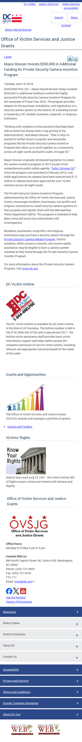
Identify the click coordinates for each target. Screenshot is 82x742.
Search (58, 17)
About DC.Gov (11, 714)
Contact (66, 25)
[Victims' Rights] (26, 473)
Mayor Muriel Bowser (18, 30)
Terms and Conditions (16, 692)
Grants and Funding (19, 427)
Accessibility (71, 8)
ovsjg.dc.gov (30, 268)
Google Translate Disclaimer (20, 703)
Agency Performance (19, 602)
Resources (9, 612)
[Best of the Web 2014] (22, 734)
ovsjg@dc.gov (23, 581)
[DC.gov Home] (12, 22)
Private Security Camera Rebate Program (29, 239)
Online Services (71, 4)
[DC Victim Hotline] (20, 320)
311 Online (30, 4)
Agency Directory (49, 4)
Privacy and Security (16, 681)
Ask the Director (16, 597)
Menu (74, 17)
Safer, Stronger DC (63, 168)
